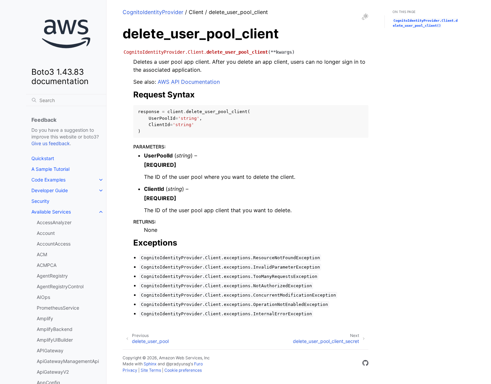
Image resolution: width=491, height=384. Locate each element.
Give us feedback (50, 143)
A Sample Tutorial (50, 169)
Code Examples (48, 179)
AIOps (43, 297)
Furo (198, 363)
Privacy (130, 370)
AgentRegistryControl (60, 286)
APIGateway (50, 350)
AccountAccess (53, 244)
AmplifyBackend (54, 329)
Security (40, 201)
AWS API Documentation (189, 81)
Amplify (45, 318)
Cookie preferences (183, 370)
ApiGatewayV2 (53, 372)
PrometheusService (58, 308)
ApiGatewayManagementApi (68, 361)
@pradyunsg (178, 363)
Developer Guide (49, 190)
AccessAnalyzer (54, 222)
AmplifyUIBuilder (55, 340)
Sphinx (150, 363)
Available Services (51, 212)
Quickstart (42, 158)
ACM (42, 254)
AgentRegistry (52, 276)
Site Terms (151, 370)
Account (46, 233)
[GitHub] (365, 364)
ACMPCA (46, 265)
